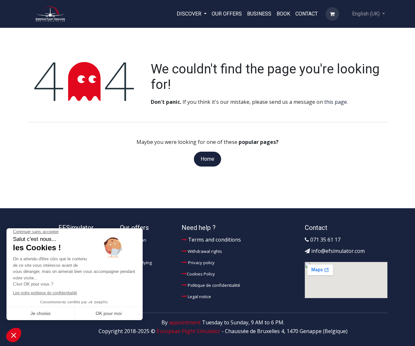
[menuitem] (191, 14)
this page (335, 101)
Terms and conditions (214, 239)
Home (207, 159)
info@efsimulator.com (338, 250)
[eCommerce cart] (332, 14)
